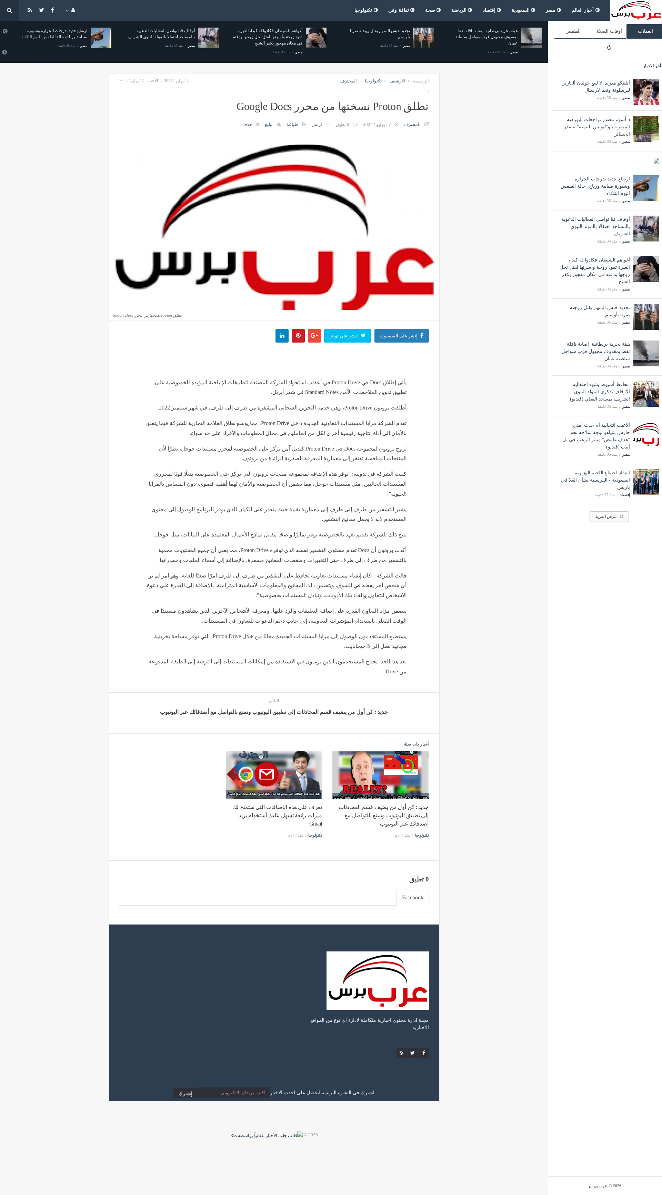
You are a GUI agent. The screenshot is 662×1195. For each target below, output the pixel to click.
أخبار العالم (583, 10)
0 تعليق (342, 124)
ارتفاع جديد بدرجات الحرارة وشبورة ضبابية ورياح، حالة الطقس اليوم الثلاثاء (595, 186)
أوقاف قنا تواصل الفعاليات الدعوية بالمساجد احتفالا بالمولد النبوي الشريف (595, 226)
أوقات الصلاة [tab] (609, 31)
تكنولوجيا (364, 10)
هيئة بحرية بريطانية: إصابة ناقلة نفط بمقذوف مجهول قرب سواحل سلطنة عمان (595, 351)
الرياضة (459, 10)
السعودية (521, 10)
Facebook (412, 897)
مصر (551, 10)
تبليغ (269, 124)
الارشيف (397, 80)
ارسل (316, 124)
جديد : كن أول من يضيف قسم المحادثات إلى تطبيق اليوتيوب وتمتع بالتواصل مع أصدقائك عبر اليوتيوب (384, 815)
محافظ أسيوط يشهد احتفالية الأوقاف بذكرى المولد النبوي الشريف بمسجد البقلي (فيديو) (600, 392)
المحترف (348, 80)
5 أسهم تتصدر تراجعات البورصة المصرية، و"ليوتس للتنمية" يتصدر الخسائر (597, 127)
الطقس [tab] (573, 31)
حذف (247, 124)
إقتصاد (490, 10)
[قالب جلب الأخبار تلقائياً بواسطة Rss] (266, 1134)
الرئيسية (421, 80)
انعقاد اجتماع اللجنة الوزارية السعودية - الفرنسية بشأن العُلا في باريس (595, 480)
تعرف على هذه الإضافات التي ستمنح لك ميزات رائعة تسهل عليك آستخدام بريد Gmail (277, 815)
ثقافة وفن (399, 10)
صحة (431, 10)
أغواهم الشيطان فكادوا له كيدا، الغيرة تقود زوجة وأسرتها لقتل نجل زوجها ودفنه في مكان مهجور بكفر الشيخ (267, 37)
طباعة (292, 124)
